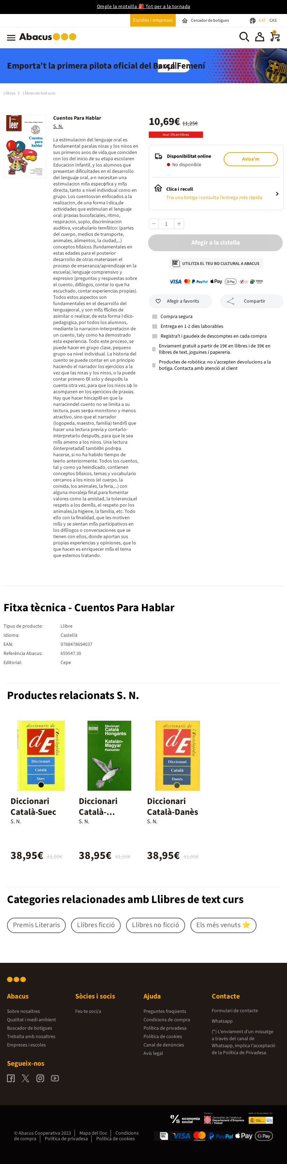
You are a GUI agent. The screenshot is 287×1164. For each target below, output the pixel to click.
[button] (260, 38)
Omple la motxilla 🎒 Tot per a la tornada (143, 6)
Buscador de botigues (29, 1028)
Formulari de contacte (235, 1010)
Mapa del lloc (93, 1133)
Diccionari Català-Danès (172, 806)
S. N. (58, 126)
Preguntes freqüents (165, 1011)
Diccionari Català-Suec (33, 806)
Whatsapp (222, 1021)
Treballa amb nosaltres (31, 1036)
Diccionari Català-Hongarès (98, 812)
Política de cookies (163, 1036)
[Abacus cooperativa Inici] (49, 41)
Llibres (10, 93)
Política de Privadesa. (245, 1052)
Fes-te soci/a (88, 1011)
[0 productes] (275, 40)
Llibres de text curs (39, 93)
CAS (273, 20)
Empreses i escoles (26, 1045)
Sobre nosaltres (23, 1011)
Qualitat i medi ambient (31, 1019)
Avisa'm (250, 159)
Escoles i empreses (153, 20)
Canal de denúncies (164, 1045)
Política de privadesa (165, 1028)
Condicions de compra (167, 1019)
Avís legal (153, 1053)
